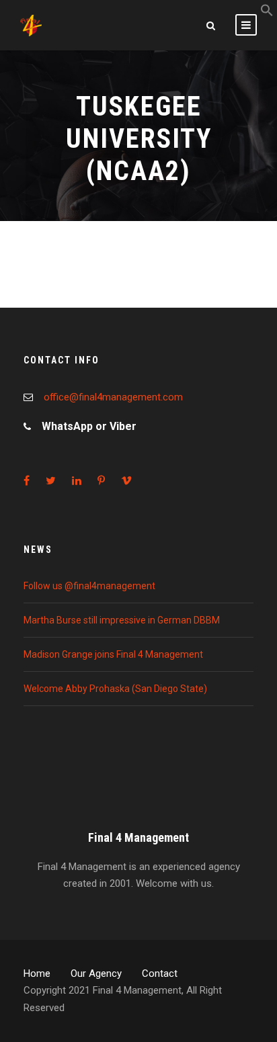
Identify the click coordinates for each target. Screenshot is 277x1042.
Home (37, 973)
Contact (159, 973)
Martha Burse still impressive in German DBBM (122, 620)
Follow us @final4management (89, 585)
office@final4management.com (113, 397)
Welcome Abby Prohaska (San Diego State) (115, 688)
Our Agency (96, 973)
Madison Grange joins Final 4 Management (113, 654)
